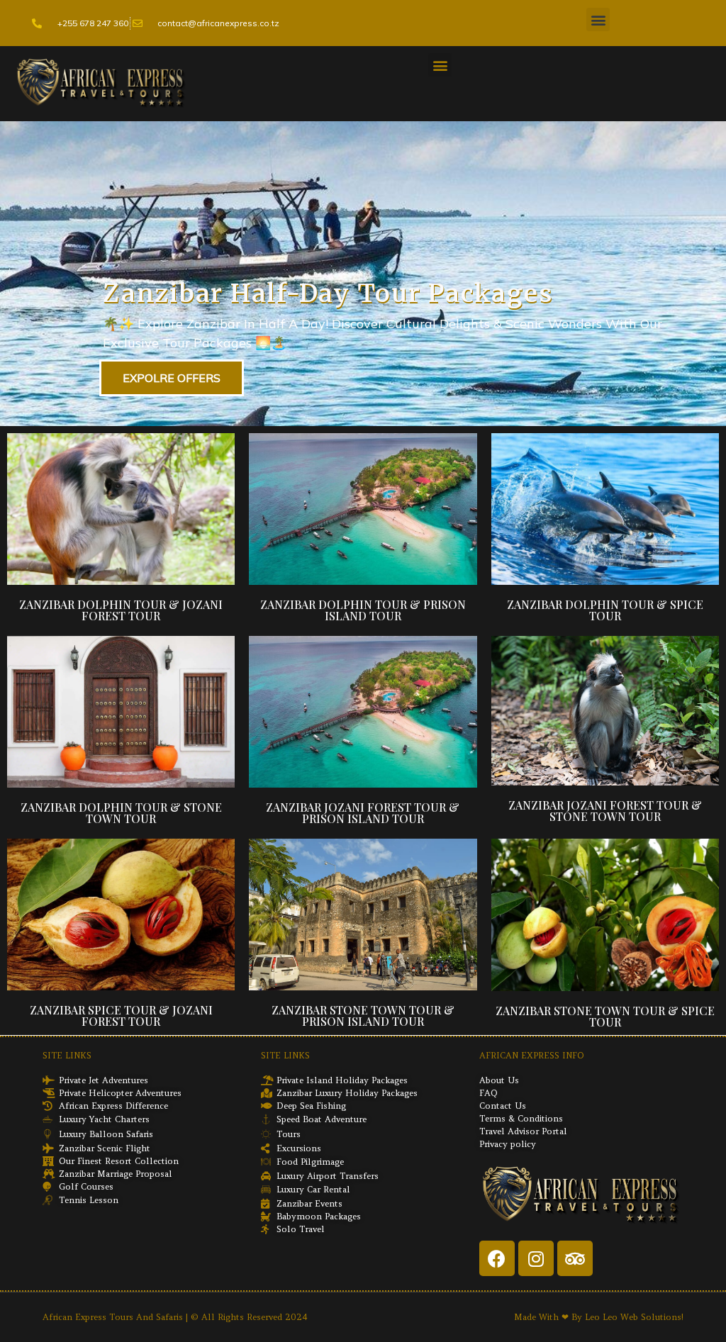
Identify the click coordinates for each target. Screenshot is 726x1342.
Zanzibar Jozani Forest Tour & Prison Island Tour (362, 813)
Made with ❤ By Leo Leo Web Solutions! (598, 1317)
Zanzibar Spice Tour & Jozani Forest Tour (121, 1015)
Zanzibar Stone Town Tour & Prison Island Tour (363, 1015)
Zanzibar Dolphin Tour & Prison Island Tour (363, 610)
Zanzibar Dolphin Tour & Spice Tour (605, 610)
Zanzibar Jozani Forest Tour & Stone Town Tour (605, 811)
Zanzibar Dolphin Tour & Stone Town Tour (121, 813)
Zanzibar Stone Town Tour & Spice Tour (605, 1016)
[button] (598, 19)
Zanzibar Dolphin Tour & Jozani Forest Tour (121, 610)
